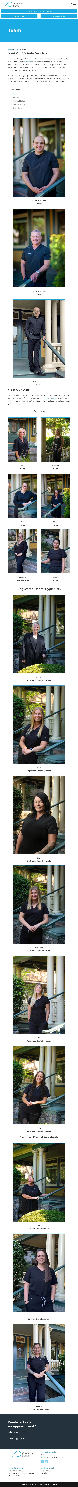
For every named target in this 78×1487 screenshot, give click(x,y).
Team (15, 94)
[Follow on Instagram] (46, 1461)
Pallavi (55, 577)
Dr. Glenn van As (39, 382)
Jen (39, 1316)
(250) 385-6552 (19, 16)
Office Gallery (18, 108)
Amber (39, 677)
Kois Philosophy (19, 104)
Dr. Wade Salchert (39, 291)
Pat (39, 1225)
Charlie (39, 1406)
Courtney (39, 947)
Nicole (39, 858)
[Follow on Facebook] (42, 1461)
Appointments (18, 97)
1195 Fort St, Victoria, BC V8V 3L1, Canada (39, 11)
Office (17, 49)
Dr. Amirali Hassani (39, 201)
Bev (22, 466)
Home (10, 49)
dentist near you (50, 398)
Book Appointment (59, 16)
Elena (55, 522)
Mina (39, 1128)
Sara (22, 522)
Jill (39, 1038)
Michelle (55, 466)
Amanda (22, 577)
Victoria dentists (30, 62)
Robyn (39, 768)
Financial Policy (19, 101)
